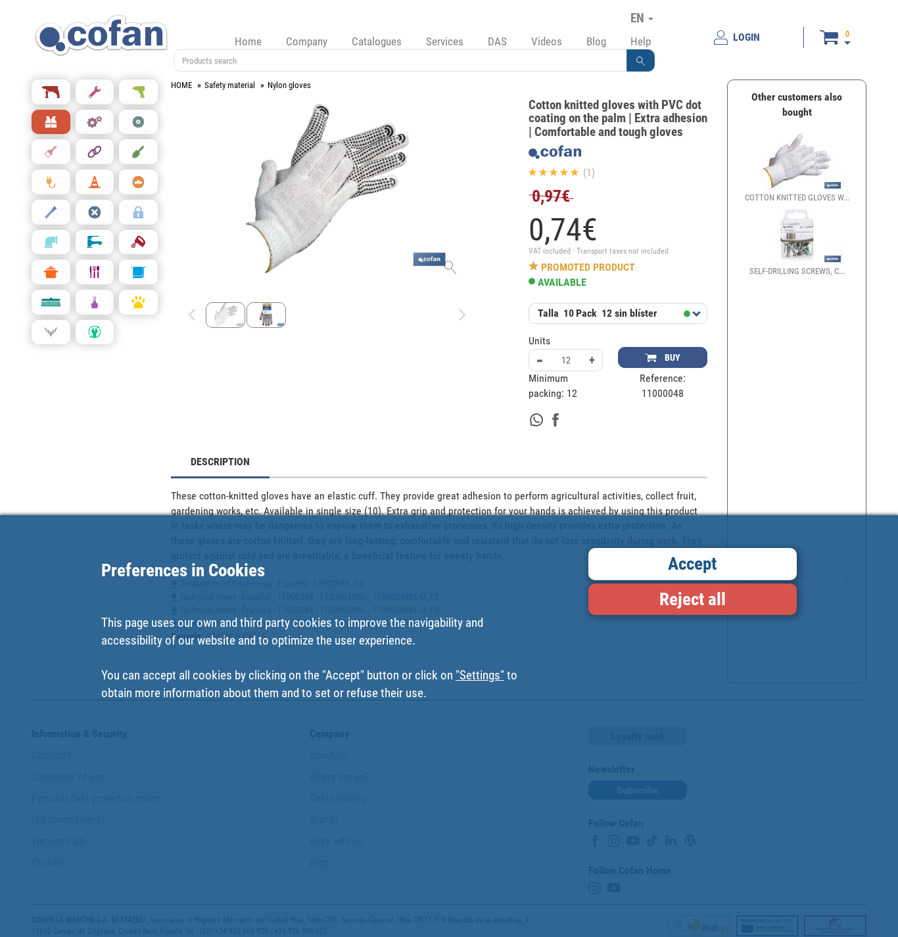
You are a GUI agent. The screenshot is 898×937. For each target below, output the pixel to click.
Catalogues (377, 41)
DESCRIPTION (220, 461)
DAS (497, 41)
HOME (181, 85)
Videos (546, 41)
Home (248, 41)
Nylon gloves (289, 85)
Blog (596, 41)
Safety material (229, 85)
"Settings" (480, 674)
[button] (640, 60)
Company (306, 41)
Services (444, 41)
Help (640, 41)
